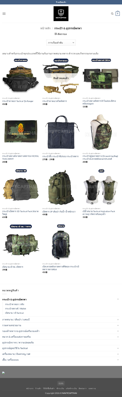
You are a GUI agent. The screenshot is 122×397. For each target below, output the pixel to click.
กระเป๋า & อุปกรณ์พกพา (14, 299)
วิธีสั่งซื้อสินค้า (49, 388)
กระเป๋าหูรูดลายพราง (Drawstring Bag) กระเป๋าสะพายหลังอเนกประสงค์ (100, 157)
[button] (4, 13)
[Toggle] (118, 299)
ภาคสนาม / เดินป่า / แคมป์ (15, 319)
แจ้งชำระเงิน (71, 388)
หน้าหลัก (45, 28)
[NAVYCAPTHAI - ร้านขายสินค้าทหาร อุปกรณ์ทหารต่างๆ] (61, 13)
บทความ (92, 388)
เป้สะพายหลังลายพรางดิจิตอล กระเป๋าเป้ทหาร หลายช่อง (60, 268)
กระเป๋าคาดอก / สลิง (14, 304)
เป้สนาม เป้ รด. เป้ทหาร (12, 267)
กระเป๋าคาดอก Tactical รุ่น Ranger (17, 101)
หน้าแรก (29, 388)
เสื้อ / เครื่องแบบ (10, 359)
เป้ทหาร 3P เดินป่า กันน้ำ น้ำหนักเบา (59, 211)
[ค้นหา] (112, 13)
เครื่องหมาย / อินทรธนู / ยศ (16, 353)
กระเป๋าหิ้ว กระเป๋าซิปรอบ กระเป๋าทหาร (60, 156)
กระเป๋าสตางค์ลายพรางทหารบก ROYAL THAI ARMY (20, 157)
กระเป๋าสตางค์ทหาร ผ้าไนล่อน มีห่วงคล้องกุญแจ (99, 102)
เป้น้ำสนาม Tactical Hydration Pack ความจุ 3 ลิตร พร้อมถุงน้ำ (99, 212)
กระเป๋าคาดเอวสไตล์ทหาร (54, 101)
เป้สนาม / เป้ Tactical (14, 313)
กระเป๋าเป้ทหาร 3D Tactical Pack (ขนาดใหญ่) (20, 212)
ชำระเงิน (60, 388)
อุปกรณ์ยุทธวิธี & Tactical (15, 348)
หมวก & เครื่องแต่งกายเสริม (16, 336)
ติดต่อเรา (83, 388)
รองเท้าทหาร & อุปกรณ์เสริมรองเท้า (20, 331)
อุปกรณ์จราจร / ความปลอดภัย (18, 342)
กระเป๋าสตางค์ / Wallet (15, 308)
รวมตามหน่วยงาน (11, 325)
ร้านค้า (38, 388)
